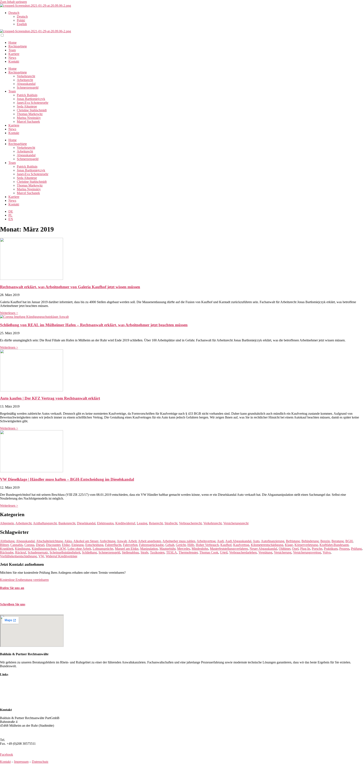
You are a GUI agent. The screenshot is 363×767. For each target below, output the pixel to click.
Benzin (325, 541)
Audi (220, 541)
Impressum (21, 761)
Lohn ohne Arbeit (79, 548)
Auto (256, 541)
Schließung (89, 552)
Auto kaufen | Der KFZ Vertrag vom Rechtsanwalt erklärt (50, 398)
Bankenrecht (66, 523)
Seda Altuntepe (27, 106)
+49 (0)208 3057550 (19, 740)
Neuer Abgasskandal (263, 548)
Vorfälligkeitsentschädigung (18, 556)
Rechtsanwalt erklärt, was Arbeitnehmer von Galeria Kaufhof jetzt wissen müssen (70, 287)
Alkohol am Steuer (85, 541)
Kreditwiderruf (125, 523)
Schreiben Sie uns (12, 604)
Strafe (144, 552)
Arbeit (132, 541)
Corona (29, 545)
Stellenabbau (130, 552)
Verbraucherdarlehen (243, 552)
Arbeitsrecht (25, 80)
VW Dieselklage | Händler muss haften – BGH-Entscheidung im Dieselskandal (67, 479)
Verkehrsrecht (26, 76)
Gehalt (169, 545)
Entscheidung (94, 545)
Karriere (13, 54)
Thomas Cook (208, 552)
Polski (21, 20)
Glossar (5, 701)
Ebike (66, 545)
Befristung (293, 541)
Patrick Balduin (27, 95)
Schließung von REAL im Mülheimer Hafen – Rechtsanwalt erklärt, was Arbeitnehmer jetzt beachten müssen (94, 325)
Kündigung (22, 548)
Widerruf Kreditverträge (61, 556)
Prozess (344, 548)
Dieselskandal (86, 523)
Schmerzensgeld (27, 87)
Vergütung (265, 552)
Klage (289, 545)
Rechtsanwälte (9, 682)
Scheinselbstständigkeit (65, 552)
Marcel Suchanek (28, 121)
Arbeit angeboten (149, 541)
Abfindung (7, 541)
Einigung (77, 545)
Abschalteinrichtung (49, 541)
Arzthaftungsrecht (45, 523)
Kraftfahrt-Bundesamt (334, 545)
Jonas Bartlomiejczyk (31, 99)
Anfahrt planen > (11, 732)
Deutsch (13, 12)
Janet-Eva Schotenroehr (32, 102)
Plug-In (305, 548)
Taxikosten (157, 552)
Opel (295, 548)
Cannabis (16, 545)
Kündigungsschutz (44, 548)
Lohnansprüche (103, 548)
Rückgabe (6, 552)
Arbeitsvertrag (206, 541)
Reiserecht (156, 523)
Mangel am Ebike (126, 548)
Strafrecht (170, 523)
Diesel (40, 545)
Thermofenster (188, 552)
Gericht (181, 545)
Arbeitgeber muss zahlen (178, 541)
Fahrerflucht (113, 545)
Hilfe (190, 545)
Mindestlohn (200, 548)
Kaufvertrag (241, 545)
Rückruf (20, 552)
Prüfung (356, 548)
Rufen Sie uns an (12, 588)
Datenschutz (40, 761)
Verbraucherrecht (190, 523)
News (12, 57)
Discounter (53, 545)
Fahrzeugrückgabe (151, 545)
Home (12, 42)
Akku (68, 541)
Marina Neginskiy (29, 118)
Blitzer (4, 545)
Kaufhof (225, 545)
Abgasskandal (26, 84)
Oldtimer (284, 548)
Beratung (337, 541)
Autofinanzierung (272, 541)
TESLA (171, 552)
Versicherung (282, 552)
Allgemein (7, 523)
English (22, 24)
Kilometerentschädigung (267, 545)
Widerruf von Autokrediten (18, 698)
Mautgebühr (167, 548)
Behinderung (310, 541)
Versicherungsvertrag (307, 552)
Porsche (317, 548)
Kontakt (13, 61)
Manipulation (149, 548)
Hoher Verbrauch (207, 545)
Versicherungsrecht (236, 523)
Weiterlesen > (9, 313)
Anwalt (122, 541)
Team (12, 50)
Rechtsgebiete (17, 46)
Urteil (224, 552)
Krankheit (6, 548)
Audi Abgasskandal (238, 541)
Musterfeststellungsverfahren (229, 548)
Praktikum (331, 548)
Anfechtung (107, 541)
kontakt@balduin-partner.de (18, 612)
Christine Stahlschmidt (32, 110)
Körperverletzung (306, 545)
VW (41, 556)
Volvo (327, 552)
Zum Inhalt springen (13, 2)
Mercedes (183, 548)
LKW (62, 548)
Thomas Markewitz (30, 114)
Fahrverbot (130, 545)
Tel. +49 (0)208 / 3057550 (17, 596)
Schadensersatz (38, 552)
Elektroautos (105, 523)
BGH (349, 541)
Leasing (142, 523)
